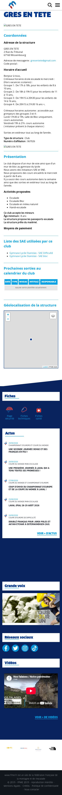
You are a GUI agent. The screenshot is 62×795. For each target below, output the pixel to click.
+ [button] (8, 314)
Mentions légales (12, 786)
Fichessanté (38, 417)
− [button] (8, 319)
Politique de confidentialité (45, 786)
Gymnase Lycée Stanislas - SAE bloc (29, 256)
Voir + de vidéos (46, 717)
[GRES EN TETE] (31, 339)
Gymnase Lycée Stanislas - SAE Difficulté (31, 253)
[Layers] (53, 315)
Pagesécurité (9, 417)
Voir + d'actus (47, 533)
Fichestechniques (24, 417)
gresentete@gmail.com (43, 60)
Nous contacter (32, 790)
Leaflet (45, 367)
